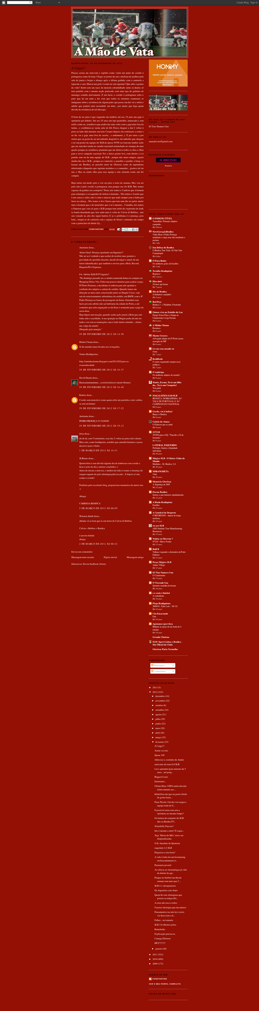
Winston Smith (86, 516)
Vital (155, 474)
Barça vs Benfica (160, 414)
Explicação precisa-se (165, 933)
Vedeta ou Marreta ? (163, 538)
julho (158, 719)
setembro (160, 709)
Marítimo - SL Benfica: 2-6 (164, 463)
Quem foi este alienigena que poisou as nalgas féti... (168, 896)
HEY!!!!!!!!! (160, 943)
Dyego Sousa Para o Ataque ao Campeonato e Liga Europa (166, 316)
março (158, 737)
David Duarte (85, 377)
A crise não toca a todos (166, 902)
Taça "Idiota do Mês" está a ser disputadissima (169, 837)
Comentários (159, 671)
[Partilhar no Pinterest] (136, 229)
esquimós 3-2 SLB (163, 847)
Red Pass (157, 301)
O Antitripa (158, 372)
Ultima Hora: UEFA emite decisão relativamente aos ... (171, 787)
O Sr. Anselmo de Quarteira (167, 843)
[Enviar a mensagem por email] (123, 229)
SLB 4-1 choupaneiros (165, 885)
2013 (155, 687)
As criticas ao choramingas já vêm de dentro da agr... (171, 871)
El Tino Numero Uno (159, 126)
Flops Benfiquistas (162, 603)
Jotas (81, 433)
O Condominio (159, 575)
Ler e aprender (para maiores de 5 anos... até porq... (170, 770)
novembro (160, 700)
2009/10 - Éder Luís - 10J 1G (165, 606)
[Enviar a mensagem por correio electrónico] (119, 229)
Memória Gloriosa (162, 481)
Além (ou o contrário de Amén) (169, 759)
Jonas (155, 351)
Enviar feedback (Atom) (94, 563)
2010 (155, 959)
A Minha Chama (161, 325)
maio (158, 728)
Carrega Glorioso (163, 938)
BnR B (156, 549)
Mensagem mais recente (82, 557)
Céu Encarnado (160, 613)
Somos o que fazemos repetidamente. (168, 494)
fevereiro (159, 741)
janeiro (159, 948)
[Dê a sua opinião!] (126, 229)
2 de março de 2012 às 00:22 (98, 543)
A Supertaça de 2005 (161, 484)
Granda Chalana (161, 637)
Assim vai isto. (161, 750)
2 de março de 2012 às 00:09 (98, 508)
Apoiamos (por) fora (163, 623)
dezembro (160, 696)
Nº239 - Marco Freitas (162, 541)
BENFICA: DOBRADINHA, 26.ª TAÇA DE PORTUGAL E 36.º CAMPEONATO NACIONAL (167, 401)
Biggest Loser (161, 776)
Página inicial (110, 557)
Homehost (168, 165)
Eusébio (156, 505)
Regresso (156, 273)
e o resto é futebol (161, 593)
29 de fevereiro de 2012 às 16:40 (101, 387)
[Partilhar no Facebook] (133, 229)
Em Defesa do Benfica (163, 247)
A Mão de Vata (129, 12)
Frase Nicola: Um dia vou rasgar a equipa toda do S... (170, 803)
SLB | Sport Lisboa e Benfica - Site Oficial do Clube (167, 643)
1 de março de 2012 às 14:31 (98, 450)
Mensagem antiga (135, 557)
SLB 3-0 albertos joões (165, 924)
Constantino (159, 979)
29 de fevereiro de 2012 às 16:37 (101, 369)
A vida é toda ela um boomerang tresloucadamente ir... (170, 858)
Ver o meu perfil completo (165, 984)
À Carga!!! (159, 745)
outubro (159, 705)
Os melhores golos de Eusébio (165, 263)
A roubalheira (158, 595)
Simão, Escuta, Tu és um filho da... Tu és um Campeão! (167, 384)
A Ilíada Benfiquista (162, 502)
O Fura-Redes (159, 260)
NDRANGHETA (161, 471)
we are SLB (158, 525)
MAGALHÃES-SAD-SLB (165, 395)
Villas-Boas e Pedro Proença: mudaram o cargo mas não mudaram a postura (169, 237)
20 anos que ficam (160, 284)
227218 (156, 432)
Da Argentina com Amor (166, 890)
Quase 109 (160, 755)
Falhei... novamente (164, 920)
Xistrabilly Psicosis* (164, 826)
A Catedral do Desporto (164, 512)
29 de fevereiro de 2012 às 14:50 (101, 334)
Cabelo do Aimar (161, 421)
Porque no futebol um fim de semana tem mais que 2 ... (168, 879)
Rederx (82, 395)
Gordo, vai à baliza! (162, 411)
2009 (155, 963)
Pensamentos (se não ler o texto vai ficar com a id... (169, 913)
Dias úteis (157, 281)
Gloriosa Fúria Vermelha (165, 649)
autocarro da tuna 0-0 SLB (167, 764)
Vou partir (157, 388)
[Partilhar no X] (130, 229)
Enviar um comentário (81, 551)
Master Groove (160, 335)
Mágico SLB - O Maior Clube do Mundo (169, 460)
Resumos (157, 328)
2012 (155, 692)
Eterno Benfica (160, 492)
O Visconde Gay (160, 582)
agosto (158, 714)
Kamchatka (160, 929)
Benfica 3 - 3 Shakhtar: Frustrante (167, 304)
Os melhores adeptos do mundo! (166, 374)
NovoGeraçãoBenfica (163, 231)
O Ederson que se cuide (162, 424)
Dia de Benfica (160, 291)
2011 (155, 954)
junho (158, 723)
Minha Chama (86, 342)
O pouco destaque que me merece (170, 907)
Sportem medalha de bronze (164, 585)
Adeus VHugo (159, 564)
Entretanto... (160, 781)
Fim (154, 616)
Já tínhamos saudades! (162, 294)
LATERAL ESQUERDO (165, 445)
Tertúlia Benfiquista (162, 270)
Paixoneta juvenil (163, 865)
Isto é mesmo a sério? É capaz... (169, 830)
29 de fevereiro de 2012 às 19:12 (101, 425)
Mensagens (158, 665)
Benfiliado (158, 358)
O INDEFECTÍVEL (162, 218)
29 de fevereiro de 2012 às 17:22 (101, 408)
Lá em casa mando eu (163, 348)
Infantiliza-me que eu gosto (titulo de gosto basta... (171, 795)
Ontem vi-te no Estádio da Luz (168, 312)
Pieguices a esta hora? (165, 852)
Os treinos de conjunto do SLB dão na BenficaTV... (169, 819)
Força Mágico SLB (162, 562)
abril (157, 732)
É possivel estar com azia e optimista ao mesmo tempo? (169, 811)
